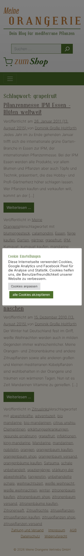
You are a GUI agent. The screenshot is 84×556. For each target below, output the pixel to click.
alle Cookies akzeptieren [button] (31, 295)
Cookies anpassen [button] (24, 286)
